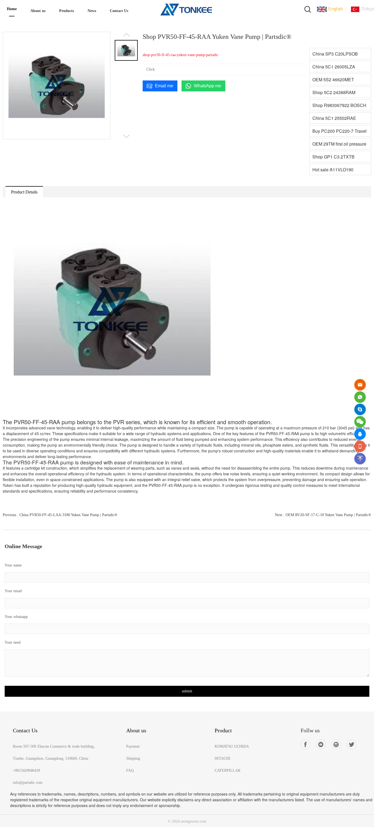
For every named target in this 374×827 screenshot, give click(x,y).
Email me (164, 85)
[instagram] (336, 744)
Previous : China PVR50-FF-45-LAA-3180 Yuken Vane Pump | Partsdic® (60, 515)
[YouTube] (321, 744)
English (335, 8)
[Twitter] (351, 744)
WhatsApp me (207, 85)
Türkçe (367, 8)
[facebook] (305, 744)
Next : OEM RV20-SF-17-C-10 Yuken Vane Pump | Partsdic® (323, 515)
